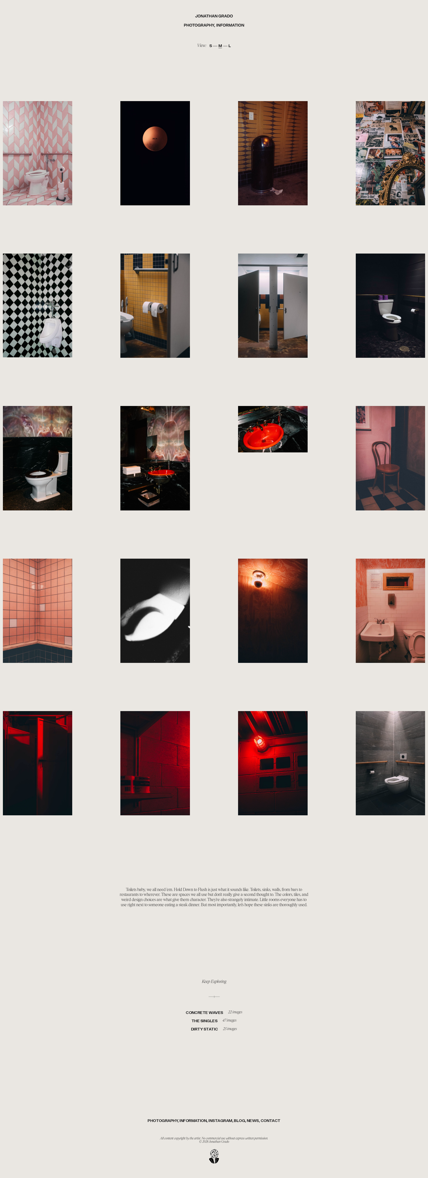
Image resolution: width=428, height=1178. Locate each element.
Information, (193, 1121)
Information (230, 25)
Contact (270, 1121)
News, (253, 1121)
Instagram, (220, 1121)
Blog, (240, 1121)
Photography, (199, 25)
